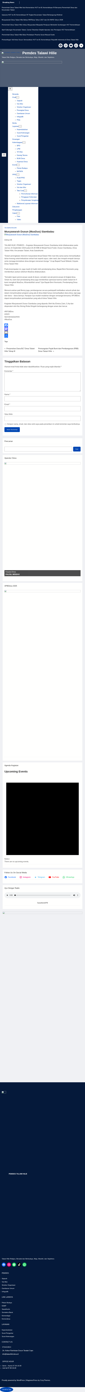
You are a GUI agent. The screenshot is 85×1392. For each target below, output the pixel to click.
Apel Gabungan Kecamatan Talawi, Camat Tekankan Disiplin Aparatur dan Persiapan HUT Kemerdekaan (38, 30)
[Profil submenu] (17, 97)
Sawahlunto (6, 1309)
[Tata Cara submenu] (25, 190)
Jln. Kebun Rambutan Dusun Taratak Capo (17, 1350)
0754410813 (6, 1347)
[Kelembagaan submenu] (23, 142)
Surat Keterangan (8, 1336)
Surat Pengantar (7, 1333)
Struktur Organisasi (8, 1285)
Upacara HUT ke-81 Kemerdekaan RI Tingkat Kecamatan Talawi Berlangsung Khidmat (32, 15)
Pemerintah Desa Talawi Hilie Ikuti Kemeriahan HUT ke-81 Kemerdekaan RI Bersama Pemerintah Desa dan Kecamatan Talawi (39, 9)
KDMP (4, 1306)
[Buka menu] (4, 155)
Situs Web (8, 414)
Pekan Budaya (7, 1302)
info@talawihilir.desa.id (10, 1354)
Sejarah (4, 1278)
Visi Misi (4, 1282)
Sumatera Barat (7, 1312)
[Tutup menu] (10, 89)
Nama (7, 394)
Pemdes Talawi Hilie (39, 53)
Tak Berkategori (10, 228)
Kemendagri (6, 1316)
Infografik (5, 1291)
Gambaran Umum (8, 1288)
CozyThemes (45, 1380)
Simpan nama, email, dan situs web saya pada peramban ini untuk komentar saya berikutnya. (43, 424)
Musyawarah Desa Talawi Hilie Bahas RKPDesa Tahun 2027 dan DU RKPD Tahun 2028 (32, 20)
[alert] (42, 818)
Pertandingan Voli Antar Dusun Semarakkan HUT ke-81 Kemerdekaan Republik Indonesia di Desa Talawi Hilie (40, 40)
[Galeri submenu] (18, 213)
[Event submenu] (18, 165)
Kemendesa (6, 1319)
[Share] (42, 336)
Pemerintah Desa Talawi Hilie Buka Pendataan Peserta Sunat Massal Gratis (28, 35)
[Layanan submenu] (20, 126)
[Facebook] (42, 325)
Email (7, 404)
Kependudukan (7, 1330)
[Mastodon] (42, 329)
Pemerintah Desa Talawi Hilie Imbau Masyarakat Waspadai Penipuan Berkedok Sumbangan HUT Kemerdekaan (41, 25)
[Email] (42, 332)
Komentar (8, 371)
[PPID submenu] (17, 174)
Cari (76, 449)
